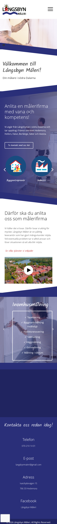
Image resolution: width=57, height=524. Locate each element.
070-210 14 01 (28, 445)
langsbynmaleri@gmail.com (28, 464)
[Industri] (41, 166)
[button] (51, 9)
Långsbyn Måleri (28, 507)
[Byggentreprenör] (15, 166)
